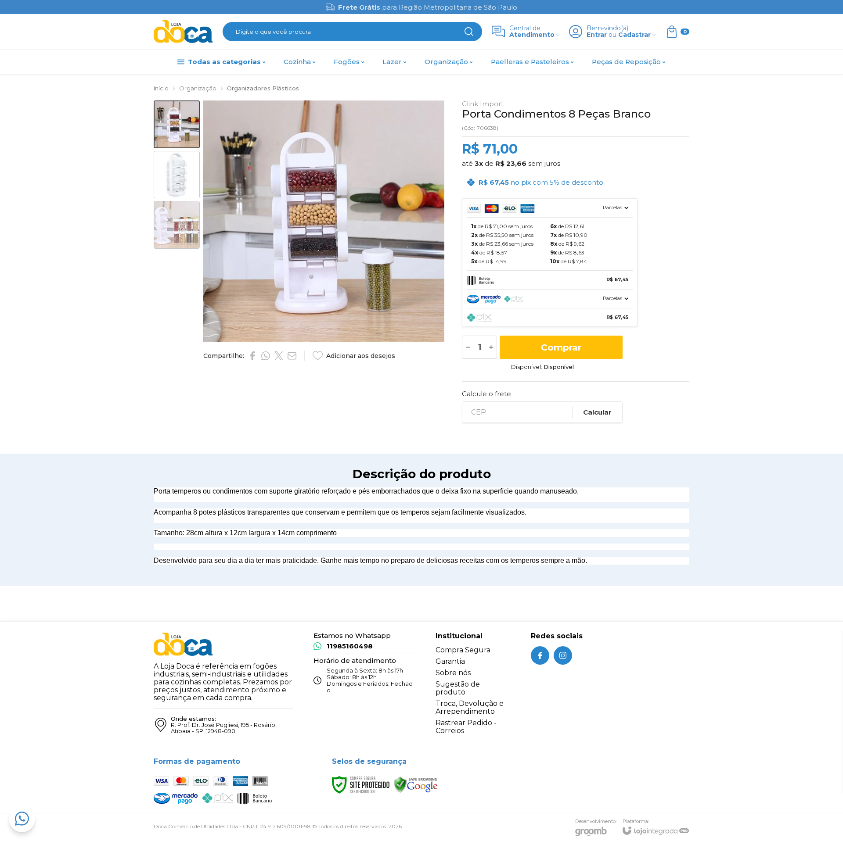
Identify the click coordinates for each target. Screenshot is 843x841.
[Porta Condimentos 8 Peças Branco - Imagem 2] (176, 174)
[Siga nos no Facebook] (540, 655)
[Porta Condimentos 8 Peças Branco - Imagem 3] (176, 224)
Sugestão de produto (458, 688)
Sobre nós (453, 673)
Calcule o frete (486, 393)
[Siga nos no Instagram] (563, 655)
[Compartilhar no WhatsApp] (265, 355)
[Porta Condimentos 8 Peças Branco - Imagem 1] (177, 124)
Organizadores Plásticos (263, 88)
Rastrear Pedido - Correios (466, 727)
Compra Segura (463, 650)
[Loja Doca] (183, 31)
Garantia (450, 661)
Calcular (597, 412)
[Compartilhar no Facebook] (252, 355)
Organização (197, 88)
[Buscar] (469, 31)
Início (161, 88)
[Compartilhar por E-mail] (292, 355)
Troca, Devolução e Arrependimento (470, 707)
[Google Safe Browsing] (416, 784)
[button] (177, 124)
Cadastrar (634, 35)
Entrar (597, 35)
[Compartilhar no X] (278, 355)
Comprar (561, 347)
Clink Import (483, 103)
